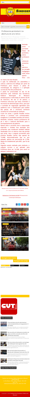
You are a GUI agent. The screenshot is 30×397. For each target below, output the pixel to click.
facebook (22, 265)
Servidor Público (13, 40)
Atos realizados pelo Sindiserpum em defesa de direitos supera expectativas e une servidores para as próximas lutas (14, 245)
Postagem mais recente (9, 258)
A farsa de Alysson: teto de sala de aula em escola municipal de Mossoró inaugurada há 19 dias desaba (18, 324)
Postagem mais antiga (21, 261)
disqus (12, 265)
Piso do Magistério (22, 38)
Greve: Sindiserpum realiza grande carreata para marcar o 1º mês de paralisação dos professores (14, 231)
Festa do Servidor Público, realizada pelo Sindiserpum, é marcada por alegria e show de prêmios (15, 216)
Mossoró (11, 38)
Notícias (15, 38)
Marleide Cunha (5, 38)
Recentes (7, 40)
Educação (23, 36)
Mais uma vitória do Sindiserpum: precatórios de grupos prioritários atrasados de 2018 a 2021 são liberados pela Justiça (18, 334)
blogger (3, 265)
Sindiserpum (20, 40)
